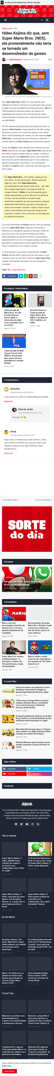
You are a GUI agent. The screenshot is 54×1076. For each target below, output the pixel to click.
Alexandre (15, 389)
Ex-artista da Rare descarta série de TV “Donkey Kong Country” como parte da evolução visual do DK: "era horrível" (40, 944)
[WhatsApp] (26, 276)
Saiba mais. (6, 1066)
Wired (4, 151)
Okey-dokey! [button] (9, 1071)
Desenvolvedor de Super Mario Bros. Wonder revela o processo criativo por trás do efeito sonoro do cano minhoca (40, 628)
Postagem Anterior (10, 500)
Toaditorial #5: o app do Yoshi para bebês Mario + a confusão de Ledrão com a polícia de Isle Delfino (14, 1051)
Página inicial (7, 28)
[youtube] (27, 824)
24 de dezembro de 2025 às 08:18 (22, 392)
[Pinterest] (31, 276)
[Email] (35, 276)
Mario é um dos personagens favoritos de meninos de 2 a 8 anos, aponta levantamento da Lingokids (13, 628)
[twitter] (21, 824)
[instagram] (32, 824)
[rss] (38, 824)
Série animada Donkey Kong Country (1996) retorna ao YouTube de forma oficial (38, 977)
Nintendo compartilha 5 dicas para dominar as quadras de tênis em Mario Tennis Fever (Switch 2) (40, 1019)
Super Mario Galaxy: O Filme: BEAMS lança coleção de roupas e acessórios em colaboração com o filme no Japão (13, 864)
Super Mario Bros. (19, 270)
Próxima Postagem (43, 500)
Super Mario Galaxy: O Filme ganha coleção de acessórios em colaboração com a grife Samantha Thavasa (39, 899)
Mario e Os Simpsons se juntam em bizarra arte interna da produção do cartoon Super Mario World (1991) (12, 978)
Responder (8, 401)
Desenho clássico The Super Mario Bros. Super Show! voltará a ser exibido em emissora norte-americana (14, 944)
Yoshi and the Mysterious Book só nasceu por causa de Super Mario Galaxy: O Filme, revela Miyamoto (39, 862)
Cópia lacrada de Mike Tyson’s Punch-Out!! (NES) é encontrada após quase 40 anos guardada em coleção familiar (14, 357)
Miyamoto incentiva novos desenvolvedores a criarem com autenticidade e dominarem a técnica (14, 1019)
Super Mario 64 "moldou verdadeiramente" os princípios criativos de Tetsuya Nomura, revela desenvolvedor (12, 661)
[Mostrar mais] (40, 276)
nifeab (13, 431)
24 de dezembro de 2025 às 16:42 (30, 413)
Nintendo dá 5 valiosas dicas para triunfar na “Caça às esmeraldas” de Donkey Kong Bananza (39, 1051)
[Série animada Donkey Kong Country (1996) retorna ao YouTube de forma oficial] (40, 964)
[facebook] (16, 824)
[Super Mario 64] (14, 647)
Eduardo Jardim (25, 409)
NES (15, 28)
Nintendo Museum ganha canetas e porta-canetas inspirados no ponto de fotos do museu (33, 744)
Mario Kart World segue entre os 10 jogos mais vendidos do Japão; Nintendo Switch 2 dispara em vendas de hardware (33, 731)
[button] (47, 2)
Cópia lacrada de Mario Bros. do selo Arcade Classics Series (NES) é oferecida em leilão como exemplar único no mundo (13, 317)
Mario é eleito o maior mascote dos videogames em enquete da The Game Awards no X (39, 660)
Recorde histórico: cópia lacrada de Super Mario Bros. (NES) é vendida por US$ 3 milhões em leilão (39, 316)
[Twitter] (21, 276)
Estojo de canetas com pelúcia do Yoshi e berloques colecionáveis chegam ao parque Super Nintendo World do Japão (33, 689)
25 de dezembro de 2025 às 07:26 (22, 435)
